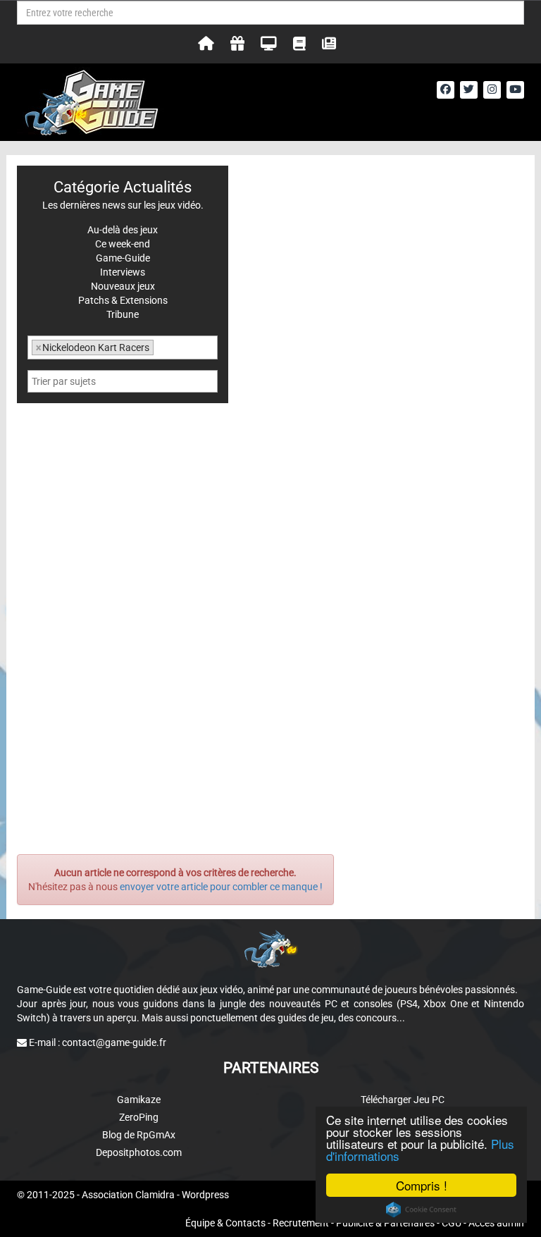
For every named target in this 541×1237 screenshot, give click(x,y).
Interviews (122, 272)
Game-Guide (123, 258)
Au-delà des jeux (122, 229)
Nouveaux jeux (123, 286)
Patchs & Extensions (123, 300)
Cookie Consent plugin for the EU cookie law (421, 1209)
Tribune (122, 314)
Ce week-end (122, 244)
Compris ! (421, 1185)
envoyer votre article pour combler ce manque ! (221, 886)
